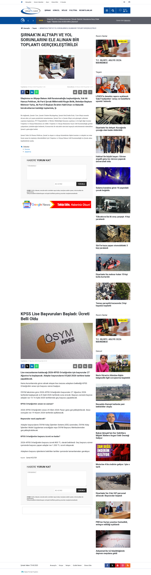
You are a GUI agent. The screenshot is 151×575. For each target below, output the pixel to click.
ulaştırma (28, 152)
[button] (80, 92)
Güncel (56, 10)
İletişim (68, 565)
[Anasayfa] (22, 2)
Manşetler (28, 2)
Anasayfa (26, 28)
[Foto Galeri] (129, 2)
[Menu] (107, 10)
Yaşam (34, 28)
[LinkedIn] (32, 92)
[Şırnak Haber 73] (30, 10)
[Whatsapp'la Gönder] (37, 92)
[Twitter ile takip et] (112, 565)
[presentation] (28, 20)
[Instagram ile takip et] (122, 565)
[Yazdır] (75, 92)
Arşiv (47, 2)
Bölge (64, 10)
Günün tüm (123, 20)
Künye (61, 565)
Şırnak (48, 10)
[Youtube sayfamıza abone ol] (117, 565)
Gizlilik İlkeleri (77, 565)
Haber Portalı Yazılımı (31, 572)
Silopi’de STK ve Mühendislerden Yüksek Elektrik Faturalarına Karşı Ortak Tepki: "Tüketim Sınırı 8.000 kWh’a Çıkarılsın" (73, 20)
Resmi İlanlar (85, 10)
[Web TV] (124, 2)
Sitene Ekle (54, 2)
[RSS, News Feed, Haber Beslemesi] (127, 565)
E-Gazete (63, 2)
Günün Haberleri (38, 2)
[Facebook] (23, 92)
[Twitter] (27, 92)
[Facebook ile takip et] (107, 565)
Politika (73, 10)
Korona (27, 149)
